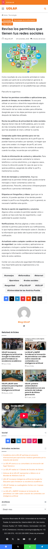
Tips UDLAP (7, 24)
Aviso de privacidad (37, 533)
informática (25, 275)
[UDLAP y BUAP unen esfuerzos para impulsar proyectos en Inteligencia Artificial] (12, 375)
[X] (11, 298)
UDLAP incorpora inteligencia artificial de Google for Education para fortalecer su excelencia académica (12, 356)
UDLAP (39, 285)
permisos (14, 280)
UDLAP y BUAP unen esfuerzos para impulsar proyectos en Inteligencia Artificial (12, 386)
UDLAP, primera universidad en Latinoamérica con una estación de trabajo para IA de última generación (35, 389)
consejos (9, 275)
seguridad (10, 285)
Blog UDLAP (9, 39)
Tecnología (12, 15)
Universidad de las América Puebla (24, 290)
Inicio (5, 15)
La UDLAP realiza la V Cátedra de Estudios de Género (23, 469)
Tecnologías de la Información (24, 20)
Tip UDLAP (26, 285)
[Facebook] (6, 298)
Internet (39, 275)
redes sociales (31, 280)
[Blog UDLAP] (11, 8)
